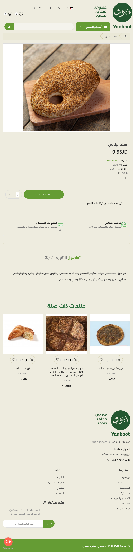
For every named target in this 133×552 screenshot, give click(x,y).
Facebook (34, 8)
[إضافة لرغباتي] (101, 359)
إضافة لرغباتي (111, 203)
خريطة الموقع (123, 508)
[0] (9, 13)
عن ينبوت (125, 477)
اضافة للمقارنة (92, 203)
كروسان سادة (23, 368)
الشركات (60, 477)
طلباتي (60, 487)
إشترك (48, 523)
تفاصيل (74, 258)
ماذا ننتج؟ (125, 492)
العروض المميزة (56, 482)
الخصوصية (124, 487)
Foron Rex (113, 160)
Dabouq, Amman (120, 441)
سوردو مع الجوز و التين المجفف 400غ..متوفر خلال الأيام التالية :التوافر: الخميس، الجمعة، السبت (66, 372)
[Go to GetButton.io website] (8, 548)
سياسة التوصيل (122, 482)
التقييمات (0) (56, 258)
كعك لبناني (111, 36)
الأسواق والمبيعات (120, 498)
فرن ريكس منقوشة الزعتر (110, 368)
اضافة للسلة (42, 194)
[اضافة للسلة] (119, 359)
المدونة (60, 492)
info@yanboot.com (112, 454)
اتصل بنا (126, 503)
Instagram (40, 8)
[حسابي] (49, 7)
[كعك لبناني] (66, 87)
